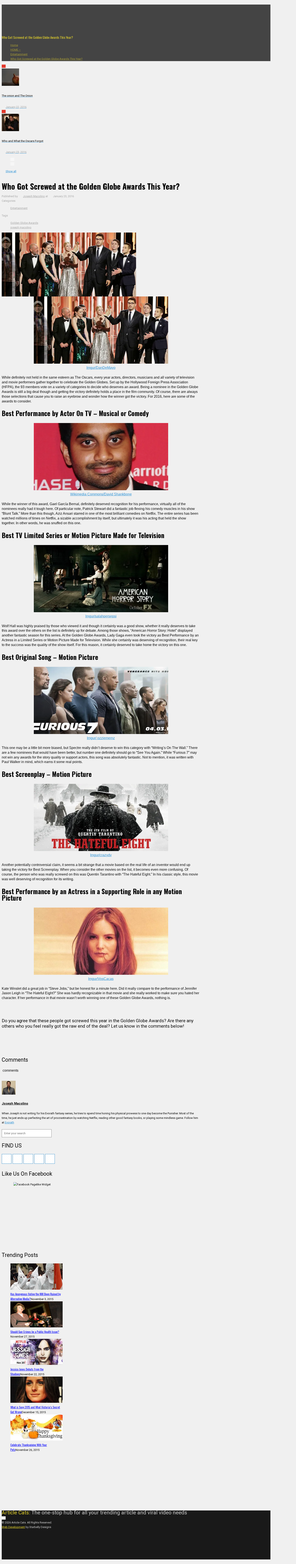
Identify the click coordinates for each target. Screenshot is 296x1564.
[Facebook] (12, 6)
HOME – (15, 49)
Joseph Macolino (34, 196)
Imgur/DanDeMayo (100, 367)
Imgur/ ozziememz (101, 738)
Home (14, 45)
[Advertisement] (34, 1218)
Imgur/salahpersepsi (101, 616)
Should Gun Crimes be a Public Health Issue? (34, 1332)
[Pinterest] (12, 25)
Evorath (9, 1122)
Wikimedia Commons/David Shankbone (101, 494)
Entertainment (19, 54)
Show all (11, 171)
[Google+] (12, 11)
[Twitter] (12, 16)
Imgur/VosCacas (101, 979)
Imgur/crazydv (101, 855)
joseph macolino (20, 227)
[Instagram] (12, 29)
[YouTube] (12, 20)
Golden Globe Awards (24, 223)
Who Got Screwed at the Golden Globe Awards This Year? (46, 58)
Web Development (13, 1527)
